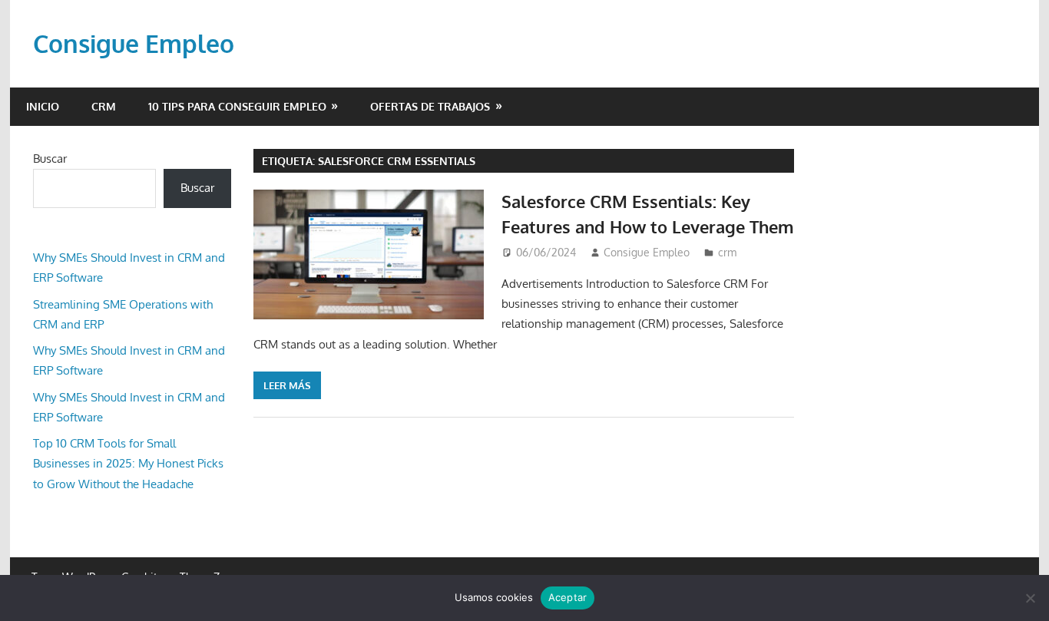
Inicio (42, 106)
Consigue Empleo (133, 43)
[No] (1029, 598)
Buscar (50, 158)
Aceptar (567, 597)
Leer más (287, 385)
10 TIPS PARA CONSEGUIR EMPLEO (237, 106)
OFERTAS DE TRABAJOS (430, 106)
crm (103, 106)
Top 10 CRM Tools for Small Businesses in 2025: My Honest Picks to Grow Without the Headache (128, 463)
